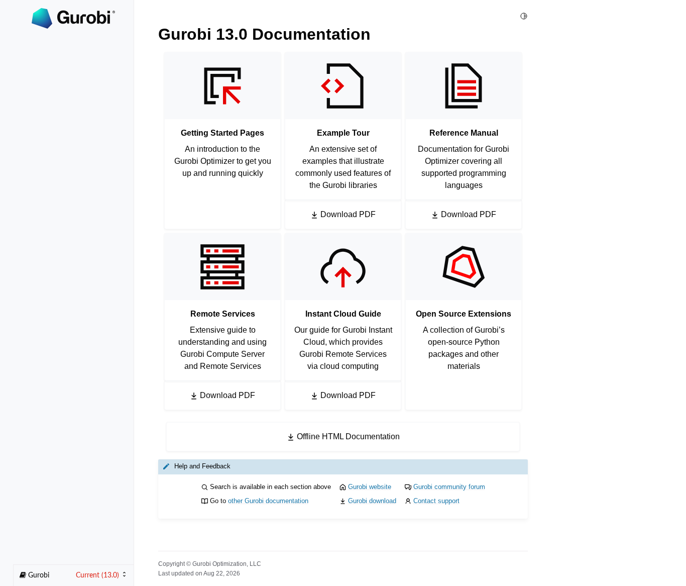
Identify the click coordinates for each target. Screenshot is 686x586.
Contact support (436, 501)
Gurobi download (372, 501)
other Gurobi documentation (268, 501)
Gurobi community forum (449, 487)
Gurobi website (369, 487)
